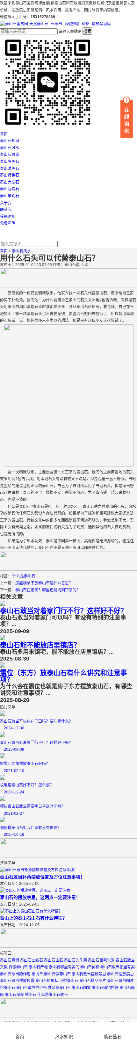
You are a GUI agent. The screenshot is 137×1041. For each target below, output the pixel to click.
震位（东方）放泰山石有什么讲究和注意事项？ (63, 676)
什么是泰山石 (23, 576)
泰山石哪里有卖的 (64, 967)
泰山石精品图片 (92, 981)
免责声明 (7, 223)
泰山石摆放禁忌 (120, 974)
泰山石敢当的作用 (15, 974)
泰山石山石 (53, 960)
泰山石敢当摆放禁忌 (89, 974)
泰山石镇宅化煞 (101, 960)
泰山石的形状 (46, 981)
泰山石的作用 (75, 960)
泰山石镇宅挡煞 (105, 988)
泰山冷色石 (9, 161)
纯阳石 (30, 995)
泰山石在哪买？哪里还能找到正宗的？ (47, 590)
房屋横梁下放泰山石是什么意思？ (44, 583)
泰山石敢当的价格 (31, 988)
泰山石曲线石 (31, 960)
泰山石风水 (9, 148)
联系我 (5, 209)
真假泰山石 (18, 967)
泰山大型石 (9, 182)
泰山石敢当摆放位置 (17, 981)
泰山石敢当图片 (120, 981)
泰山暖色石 (9, 168)
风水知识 (64, 1036)
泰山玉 (37, 974)
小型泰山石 (68, 981)
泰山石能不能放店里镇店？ (40, 645)
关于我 (5, 203)
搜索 (87, 31)
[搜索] (59, 245)
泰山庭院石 (9, 189)
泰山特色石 (9, 175)
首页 (4, 134)
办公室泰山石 (59, 988)
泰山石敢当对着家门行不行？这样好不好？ (63, 610)
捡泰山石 (7, 988)
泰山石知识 (9, 141)
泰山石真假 (9, 960)
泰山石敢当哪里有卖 (117, 967)
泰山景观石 (9, 196)
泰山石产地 (38, 967)
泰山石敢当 (9, 154)
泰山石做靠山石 (57, 974)
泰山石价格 (89, 967)
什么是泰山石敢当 (52, 995)
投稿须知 (7, 216)
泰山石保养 (14, 995)
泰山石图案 (81, 988)
